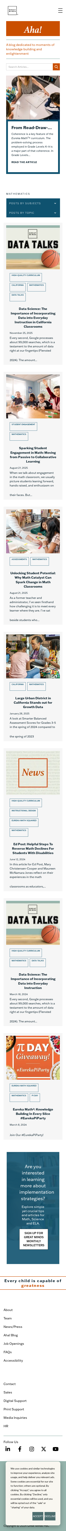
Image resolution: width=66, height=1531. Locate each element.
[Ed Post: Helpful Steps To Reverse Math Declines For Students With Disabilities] (33, 819)
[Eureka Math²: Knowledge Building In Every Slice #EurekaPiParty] (33, 1086)
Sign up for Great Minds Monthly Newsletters (33, 1239)
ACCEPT (38, 1516)
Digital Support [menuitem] (15, 1401)
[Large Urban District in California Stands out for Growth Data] (33, 686)
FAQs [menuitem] (8, 1352)
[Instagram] (31, 1450)
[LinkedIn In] (8, 1450)
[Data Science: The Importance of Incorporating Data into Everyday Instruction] (33, 962)
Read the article (24, 162)
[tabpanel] (33, 125)
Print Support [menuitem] (14, 1409)
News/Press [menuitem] (13, 1327)
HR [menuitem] (6, 1426)
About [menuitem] (8, 1310)
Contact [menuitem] (10, 1384)
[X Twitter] (43, 1450)
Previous (12, 98)
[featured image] (33, 98)
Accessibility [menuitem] (13, 1360)
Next (54, 98)
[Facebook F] (19, 1450)
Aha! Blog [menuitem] (11, 1335)
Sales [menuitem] (8, 1392)
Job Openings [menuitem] (14, 1344)
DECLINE (50, 1516)
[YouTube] (55, 1450)
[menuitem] (31, 1300)
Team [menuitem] (8, 1318)
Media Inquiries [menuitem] (15, 1418)
